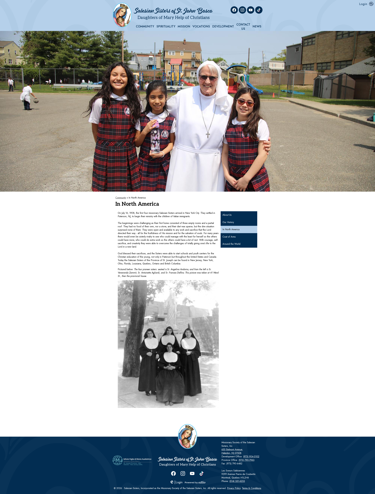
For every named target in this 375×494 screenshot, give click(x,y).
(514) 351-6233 (237, 481)
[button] (145, 26)
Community (120, 197)
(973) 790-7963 (246, 460)
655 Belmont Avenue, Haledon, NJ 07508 (232, 451)
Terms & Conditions (251, 488)
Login (363, 3)
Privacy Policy (234, 488)
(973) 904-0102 (251, 456)
